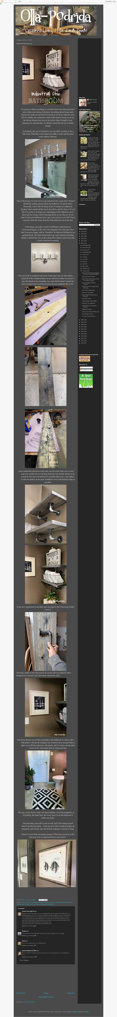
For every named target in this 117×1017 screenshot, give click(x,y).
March (84, 266)
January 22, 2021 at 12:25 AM (29, 957)
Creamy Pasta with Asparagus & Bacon (93, 138)
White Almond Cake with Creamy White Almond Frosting (93, 176)
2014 (82, 334)
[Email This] (39, 900)
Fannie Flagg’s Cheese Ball (89, 301)
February (84, 268)
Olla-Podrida (68, 902)
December (85, 245)
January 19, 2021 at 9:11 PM (29, 945)
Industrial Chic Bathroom (88, 303)
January (84, 271)
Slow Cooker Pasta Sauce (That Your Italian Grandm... (90, 279)
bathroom (42, 902)
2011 (82, 340)
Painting (18, 904)
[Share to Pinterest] (46, 900)
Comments (84, 370)
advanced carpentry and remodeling (29, 902)
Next (98, 122)
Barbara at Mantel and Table (29, 950)
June (83, 259)
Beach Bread (91, 163)
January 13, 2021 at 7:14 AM (29, 926)
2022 (82, 241)
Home (46, 993)
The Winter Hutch (86, 298)
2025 (82, 234)
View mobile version (45, 997)
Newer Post (20, 993)
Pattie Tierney (25, 904)
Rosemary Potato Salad (88, 276)
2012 (82, 338)
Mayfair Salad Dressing (91, 190)
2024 (82, 236)
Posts (83, 367)
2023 (82, 238)
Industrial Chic (49, 902)
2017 (82, 327)
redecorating (33, 904)
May (83, 261)
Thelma (24, 931)
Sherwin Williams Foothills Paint (45, 904)
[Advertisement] (45, 978)
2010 (82, 343)
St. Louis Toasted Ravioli (88, 316)
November (85, 247)
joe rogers (56, 902)
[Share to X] (43, 900)
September (85, 252)
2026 (82, 231)
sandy (23, 941)
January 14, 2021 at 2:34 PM (29, 935)
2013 (82, 336)
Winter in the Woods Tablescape (90, 311)
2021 (82, 243)
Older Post (71, 993)
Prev (81, 122)
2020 (82, 320)
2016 (82, 329)
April (83, 264)
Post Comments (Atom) (29, 1002)
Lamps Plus (62, 902)
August (84, 254)
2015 (82, 331)
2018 (82, 324)
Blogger (86, 1011)
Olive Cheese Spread (93, 151)
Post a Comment (24, 960)
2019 (82, 322)
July (83, 257)
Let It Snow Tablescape (88, 290)
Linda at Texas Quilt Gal (28, 911)
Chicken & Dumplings (87, 292)
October (84, 250)
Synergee (74, 1011)
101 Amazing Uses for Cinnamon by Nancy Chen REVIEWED (90, 273)
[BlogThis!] (41, 900)
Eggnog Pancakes (87, 309)
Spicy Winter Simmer (87, 314)
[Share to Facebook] (45, 900)
